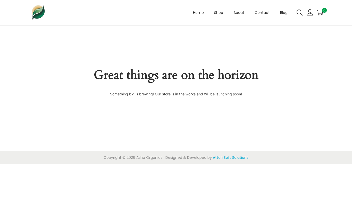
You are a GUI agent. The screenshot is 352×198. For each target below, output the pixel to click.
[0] (320, 13)
